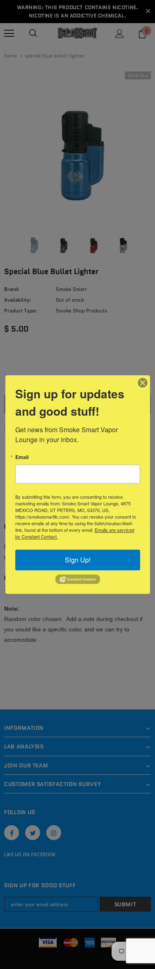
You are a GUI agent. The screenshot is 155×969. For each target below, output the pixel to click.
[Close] (143, 383)
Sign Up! (78, 559)
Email (22, 457)
